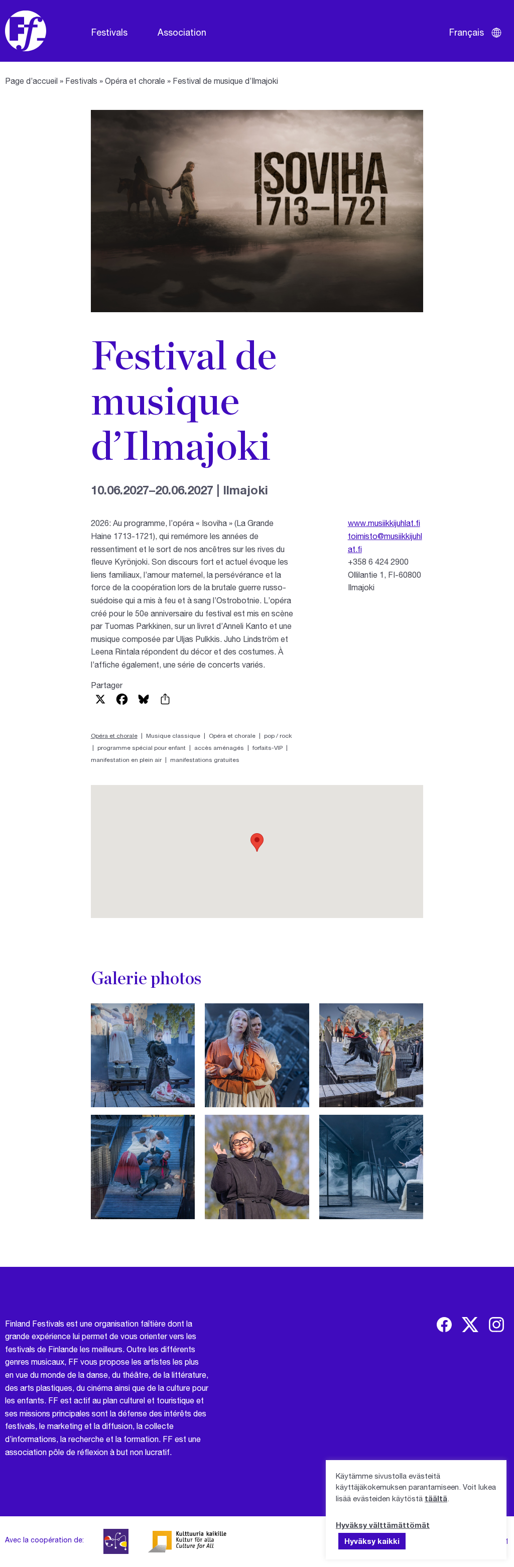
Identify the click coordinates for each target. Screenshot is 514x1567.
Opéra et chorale (135, 80)
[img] (444, 1324)
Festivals (109, 32)
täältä (436, 1498)
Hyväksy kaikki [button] (372, 1540)
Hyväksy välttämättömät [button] (383, 1524)
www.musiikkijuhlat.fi (384, 523)
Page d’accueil (31, 80)
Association (182, 32)
